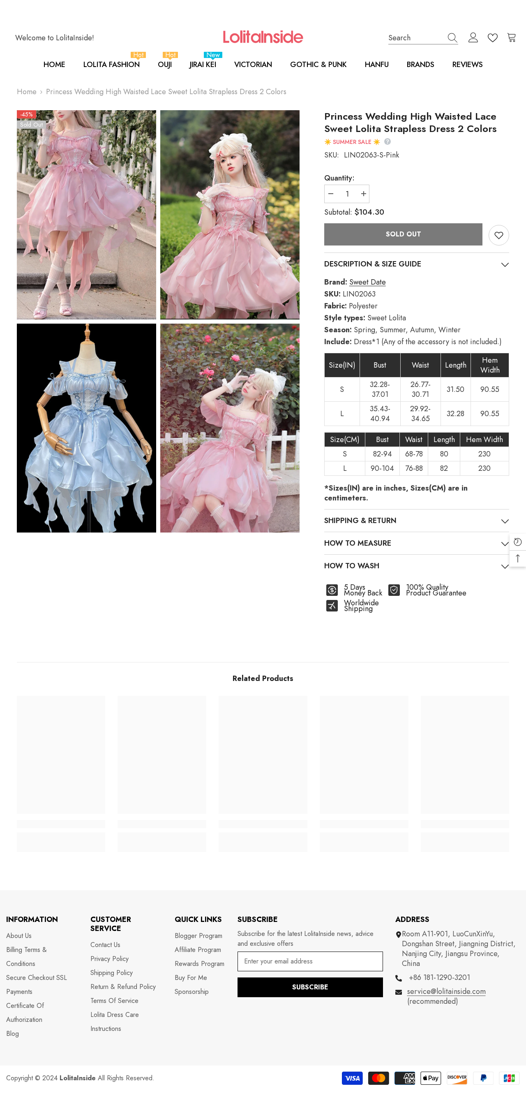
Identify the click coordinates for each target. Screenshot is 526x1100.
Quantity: (339, 178)
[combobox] (415, 37)
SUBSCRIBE (310, 987)
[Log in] (473, 38)
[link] (61, 824)
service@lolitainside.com (446, 991)
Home (27, 92)
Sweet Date (367, 282)
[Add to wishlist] (499, 235)
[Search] (423, 37)
